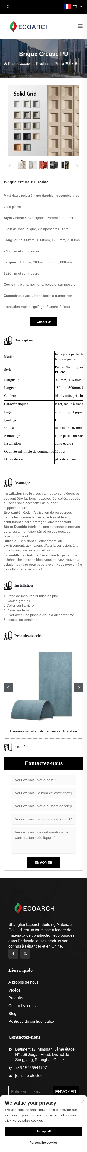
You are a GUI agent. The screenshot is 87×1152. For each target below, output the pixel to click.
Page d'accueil (19, 63)
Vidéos (14, 990)
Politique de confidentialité (31, 1021)
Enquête (43, 321)
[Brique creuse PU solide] (43, 120)
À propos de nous (23, 982)
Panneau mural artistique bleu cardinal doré (43, 731)
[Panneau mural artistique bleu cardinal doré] (43, 684)
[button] (8, 687)
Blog (12, 1014)
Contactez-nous (22, 1006)
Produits (42, 63)
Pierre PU (62, 63)
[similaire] (29, 26)
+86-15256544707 (31, 1068)
